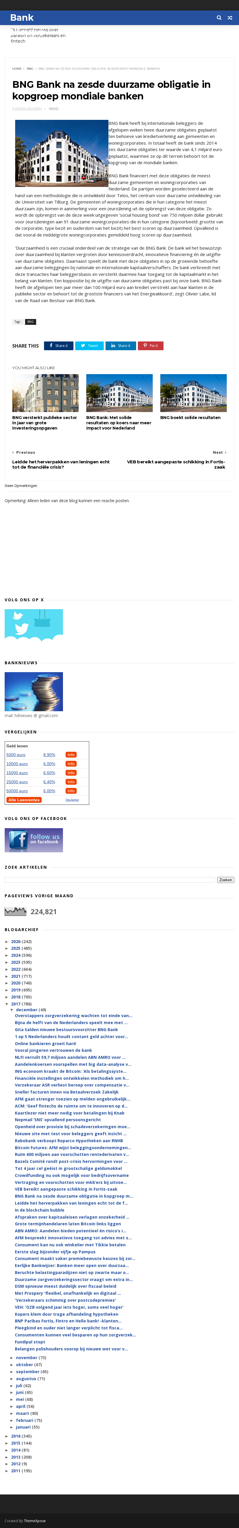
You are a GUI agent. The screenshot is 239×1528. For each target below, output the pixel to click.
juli (19, 1385)
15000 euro (17, 772)
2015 (16, 1443)
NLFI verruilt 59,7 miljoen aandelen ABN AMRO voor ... (70, 1057)
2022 (16, 969)
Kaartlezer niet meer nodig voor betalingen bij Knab (69, 1113)
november (27, 1357)
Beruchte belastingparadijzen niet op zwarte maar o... (72, 1272)
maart (23, 1413)
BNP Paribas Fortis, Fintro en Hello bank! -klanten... (68, 1321)
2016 (16, 1436)
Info (71, 754)
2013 (16, 1457)
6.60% (49, 772)
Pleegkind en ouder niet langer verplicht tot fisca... (69, 1328)
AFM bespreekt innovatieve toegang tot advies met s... (73, 1237)
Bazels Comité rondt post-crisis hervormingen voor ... (71, 1161)
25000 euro (17, 781)
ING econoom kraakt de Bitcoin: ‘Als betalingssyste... (70, 1071)
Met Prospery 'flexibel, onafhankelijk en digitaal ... (68, 1293)
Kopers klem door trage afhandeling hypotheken (66, 1314)
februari (25, 1420)
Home (17, 69)
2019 (16, 990)
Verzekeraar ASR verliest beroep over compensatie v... (72, 1085)
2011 (16, 1470)
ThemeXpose (35, 1520)
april (21, 1406)
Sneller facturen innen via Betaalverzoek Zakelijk (67, 1092)
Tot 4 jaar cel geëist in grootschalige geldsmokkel (68, 1168)
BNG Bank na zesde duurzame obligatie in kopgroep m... (74, 1196)
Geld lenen (17, 746)
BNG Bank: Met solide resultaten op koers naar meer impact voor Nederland (118, 423)
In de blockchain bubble (39, 1210)
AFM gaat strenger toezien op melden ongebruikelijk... (72, 1099)
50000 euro (17, 790)
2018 (16, 997)
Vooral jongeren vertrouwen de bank (53, 1050)
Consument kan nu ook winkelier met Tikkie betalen (70, 1244)
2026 (16, 941)
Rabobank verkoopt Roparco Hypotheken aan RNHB (69, 1140)
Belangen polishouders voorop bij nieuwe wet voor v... (71, 1349)
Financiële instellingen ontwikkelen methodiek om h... (72, 1078)
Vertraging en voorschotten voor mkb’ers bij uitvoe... (71, 1182)
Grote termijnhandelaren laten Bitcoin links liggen (68, 1223)
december (27, 1009)
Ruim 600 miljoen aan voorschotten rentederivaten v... (72, 1154)
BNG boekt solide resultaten (190, 417)
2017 (16, 1004)
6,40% (49, 781)
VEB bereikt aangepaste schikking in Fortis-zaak (66, 1189)
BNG (30, 69)
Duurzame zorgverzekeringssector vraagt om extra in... (74, 1279)
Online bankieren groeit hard (45, 1043)
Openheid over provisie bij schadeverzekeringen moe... (72, 1126)
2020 (16, 983)
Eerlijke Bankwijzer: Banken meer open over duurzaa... (72, 1265)
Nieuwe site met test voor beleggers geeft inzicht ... (71, 1133)
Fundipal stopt (30, 1342)
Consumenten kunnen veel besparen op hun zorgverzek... (75, 1335)
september (28, 1371)
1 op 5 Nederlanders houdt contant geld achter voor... (71, 1036)
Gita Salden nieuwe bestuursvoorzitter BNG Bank (66, 1029)
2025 (16, 948)
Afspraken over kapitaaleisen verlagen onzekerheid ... (72, 1217)
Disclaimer (72, 799)
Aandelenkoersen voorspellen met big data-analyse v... (73, 1064)
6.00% (49, 763)
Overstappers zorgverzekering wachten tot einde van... (73, 1015)
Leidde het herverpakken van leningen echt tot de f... (71, 1203)
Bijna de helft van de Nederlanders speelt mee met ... (71, 1022)
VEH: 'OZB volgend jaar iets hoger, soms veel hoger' (69, 1307)
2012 (16, 1463)
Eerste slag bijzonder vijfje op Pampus (55, 1251)
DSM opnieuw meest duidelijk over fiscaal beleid (65, 1286)
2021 (16, 976)
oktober (25, 1364)
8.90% (49, 754)
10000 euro (17, 763)
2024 (16, 955)
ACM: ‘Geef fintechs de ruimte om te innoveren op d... (71, 1106)
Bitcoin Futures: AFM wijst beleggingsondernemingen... (73, 1147)
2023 (16, 962)
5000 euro (15, 754)
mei (20, 1399)
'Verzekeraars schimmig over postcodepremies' (65, 1300)
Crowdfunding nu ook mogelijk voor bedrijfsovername (72, 1175)
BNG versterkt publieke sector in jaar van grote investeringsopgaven (44, 423)
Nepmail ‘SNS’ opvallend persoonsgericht (58, 1119)
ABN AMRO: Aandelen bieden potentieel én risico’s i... (70, 1230)
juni (20, 1392)
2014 (16, 1450)
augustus (26, 1378)
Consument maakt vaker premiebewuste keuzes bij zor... (75, 1258)
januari (24, 1427)
